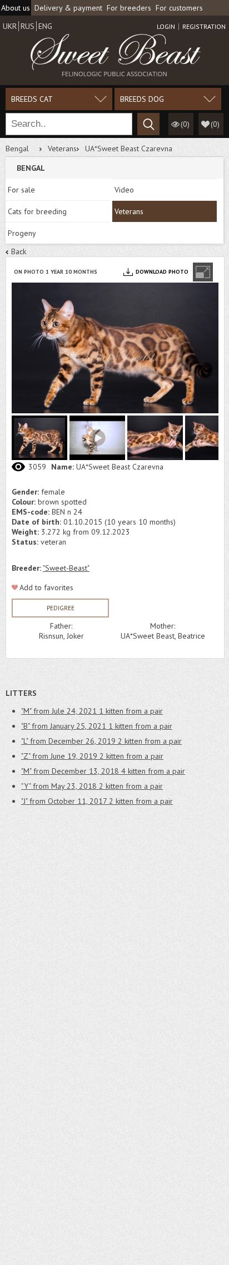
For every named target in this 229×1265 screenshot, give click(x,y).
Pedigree (60, 608)
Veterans (62, 149)
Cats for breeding (37, 211)
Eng (45, 26)
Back (18, 251)
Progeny (22, 233)
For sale (21, 190)
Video (124, 190)
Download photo (162, 271)
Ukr (10, 26)
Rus (27, 26)
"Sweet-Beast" (66, 568)
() (215, 124)
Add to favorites (46, 587)
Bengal (17, 149)
